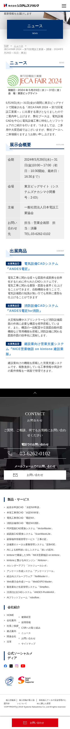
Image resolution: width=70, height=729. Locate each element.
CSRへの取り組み (30, 627)
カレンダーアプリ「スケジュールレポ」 (28, 565)
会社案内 (11, 620)
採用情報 (26, 622)
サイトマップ (28, 643)
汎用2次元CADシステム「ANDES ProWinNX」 (31, 592)
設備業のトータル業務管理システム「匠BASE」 (32, 544)
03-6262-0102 (35, 453)
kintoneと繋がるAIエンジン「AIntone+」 (28, 560)
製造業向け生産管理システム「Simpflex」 (29, 587)
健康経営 (26, 617)
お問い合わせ (37, 722)
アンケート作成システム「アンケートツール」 (31, 571)
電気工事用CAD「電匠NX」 (21, 518)
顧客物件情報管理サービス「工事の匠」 (28, 539)
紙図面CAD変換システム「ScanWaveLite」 (30, 534)
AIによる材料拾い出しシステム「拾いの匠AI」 (31, 549)
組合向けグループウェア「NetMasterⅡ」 (28, 576)
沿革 (9, 641)
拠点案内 (11, 631)
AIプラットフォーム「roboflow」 (24, 597)
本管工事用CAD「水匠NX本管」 (24, 512)
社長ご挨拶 (12, 626)
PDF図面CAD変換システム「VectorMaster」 (30, 528)
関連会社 (11, 636)
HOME (10, 615)
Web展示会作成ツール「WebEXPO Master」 (30, 581)
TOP (6, 46)
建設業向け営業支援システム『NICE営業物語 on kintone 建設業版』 (35, 349)
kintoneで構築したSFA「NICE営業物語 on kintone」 (34, 555)
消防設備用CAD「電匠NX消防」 (24, 523)
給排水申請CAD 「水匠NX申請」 (24, 507)
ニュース (18, 46)
